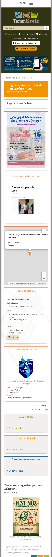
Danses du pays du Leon (16, 91)
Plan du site (18, 547)
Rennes (22, 85)
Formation (26, 77)
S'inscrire (12, 34)
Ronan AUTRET (19, 197)
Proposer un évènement (27, 43)
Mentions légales (12, 550)
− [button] (44, 278)
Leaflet (11, 283)
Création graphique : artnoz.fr (17, 552)
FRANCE (9, 395)
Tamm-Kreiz (10, 77)
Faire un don (32, 38)
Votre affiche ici (10, 492)
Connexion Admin (27, 48)
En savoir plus (16, 428)
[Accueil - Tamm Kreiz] (26, 16)
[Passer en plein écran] (44, 231)
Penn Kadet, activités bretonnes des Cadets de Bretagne (25, 382)
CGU (39, 547)
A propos (9, 547)
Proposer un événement (29, 550)
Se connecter (27, 34)
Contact (26, 547)
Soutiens (33, 547)
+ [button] (44, 274)
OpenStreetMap (41, 283)
